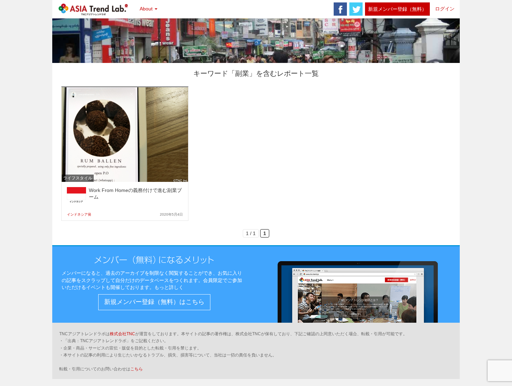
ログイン (445, 8)
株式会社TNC (122, 333)
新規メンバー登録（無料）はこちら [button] (154, 301)
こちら (136, 369)
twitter (356, 9)
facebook (340, 9)
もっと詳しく (169, 287)
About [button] (147, 8)
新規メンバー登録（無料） (397, 9)
